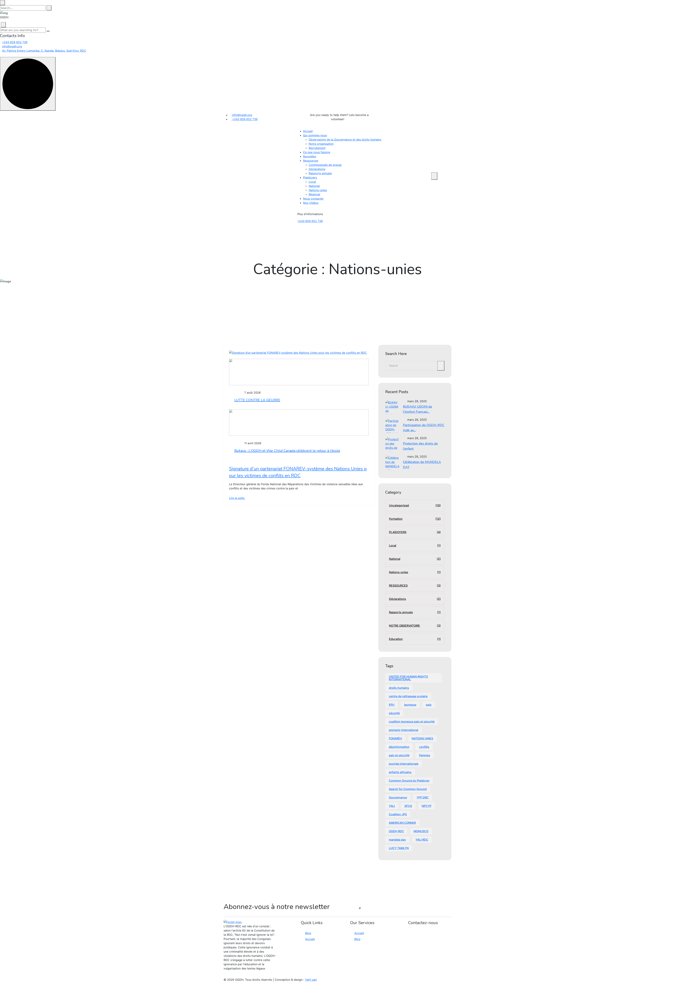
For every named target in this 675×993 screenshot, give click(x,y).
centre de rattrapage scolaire (408, 696)
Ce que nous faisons (316, 152)
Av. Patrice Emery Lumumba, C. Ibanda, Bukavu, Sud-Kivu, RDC (44, 50)
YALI (392, 806)
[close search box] (2, 2)
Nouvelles (309, 156)
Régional (314, 194)
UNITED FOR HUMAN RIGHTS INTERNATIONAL (408, 678)
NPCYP (426, 806)
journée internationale (403, 763)
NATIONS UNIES (422, 738)
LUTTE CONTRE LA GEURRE (257, 400)
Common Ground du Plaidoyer (409, 780)
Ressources (310, 160)
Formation (415, 518)
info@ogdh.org (12, 46)
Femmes (424, 755)
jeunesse (410, 704)
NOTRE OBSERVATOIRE (415, 625)
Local (312, 181)
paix (429, 704)
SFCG (408, 806)
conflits (424, 747)
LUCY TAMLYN (399, 848)
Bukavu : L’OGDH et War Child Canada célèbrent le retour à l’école (287, 450)
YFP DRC (423, 797)
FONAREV (395, 738)
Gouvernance (398, 797)
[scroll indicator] (28, 84)
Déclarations (317, 169)
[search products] (49, 8)
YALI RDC (422, 839)
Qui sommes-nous (315, 135)
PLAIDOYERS (415, 532)
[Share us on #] (379, 118)
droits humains (399, 688)
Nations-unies (318, 190)
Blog (308, 933)
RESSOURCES (415, 585)
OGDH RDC (396, 831)
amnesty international (403, 730)
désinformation (399, 747)
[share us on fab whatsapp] (227, 975)
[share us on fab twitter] (229, 975)
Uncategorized (415, 505)
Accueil (308, 131)
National (314, 186)
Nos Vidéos (310, 203)
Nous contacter (313, 198)
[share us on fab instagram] (231, 975)
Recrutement (317, 148)
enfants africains (400, 772)
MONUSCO (421, 831)
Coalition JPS (398, 814)
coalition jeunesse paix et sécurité (412, 721)
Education (415, 639)
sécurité (394, 713)
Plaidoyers (310, 177)
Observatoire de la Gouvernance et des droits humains (345, 139)
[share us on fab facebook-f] (225, 975)
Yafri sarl (311, 979)
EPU (391, 704)
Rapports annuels (320, 173)
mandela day (397, 839)
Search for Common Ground (408, 789)
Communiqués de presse (325, 165)
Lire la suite (237, 498)
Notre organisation (321, 143)
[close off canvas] (3, 24)
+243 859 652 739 (14, 42)
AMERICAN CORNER (402, 822)
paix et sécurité (399, 755)
